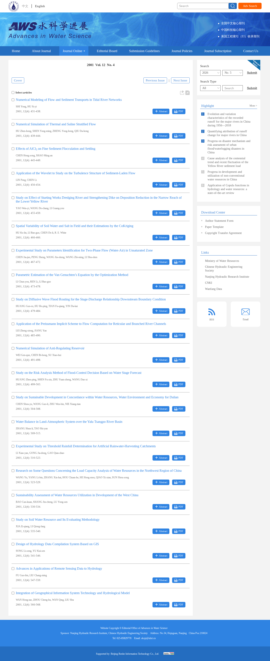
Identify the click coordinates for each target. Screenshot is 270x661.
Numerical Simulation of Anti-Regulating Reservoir (50, 348)
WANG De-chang (39, 208)
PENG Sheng (38, 257)
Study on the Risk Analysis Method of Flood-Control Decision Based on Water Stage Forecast (78, 372)
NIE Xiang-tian (73, 404)
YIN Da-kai (72, 306)
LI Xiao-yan (22, 452)
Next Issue (180, 80)
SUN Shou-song (120, 477)
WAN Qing (58, 599)
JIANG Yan (40, 330)
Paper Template (214, 226)
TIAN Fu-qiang (56, 306)
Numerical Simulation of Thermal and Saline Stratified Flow (56, 124)
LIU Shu (69, 599)
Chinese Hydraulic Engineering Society (223, 268)
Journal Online (72, 51)
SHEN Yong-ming (41, 131)
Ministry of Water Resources (222, 260)
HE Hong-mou (87, 477)
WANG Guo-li (40, 404)
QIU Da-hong (81, 131)
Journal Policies (181, 51)
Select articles (23, 92)
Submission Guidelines (144, 51)
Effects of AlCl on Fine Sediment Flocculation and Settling (55, 148)
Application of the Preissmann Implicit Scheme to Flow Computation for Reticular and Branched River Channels (91, 324)
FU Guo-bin (22, 575)
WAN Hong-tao (24, 599)
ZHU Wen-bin (57, 404)
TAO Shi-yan (41, 428)
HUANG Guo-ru (24, 306)
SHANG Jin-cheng (43, 501)
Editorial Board (107, 51)
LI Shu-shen (91, 257)
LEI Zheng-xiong (24, 330)
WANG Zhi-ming (75, 257)
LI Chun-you (22, 281)
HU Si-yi (32, 106)
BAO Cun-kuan (24, 501)
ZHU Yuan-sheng (62, 379)
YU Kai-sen (39, 550)
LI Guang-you (57, 208)
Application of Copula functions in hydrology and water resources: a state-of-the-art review (225, 189)
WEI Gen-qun (23, 355)
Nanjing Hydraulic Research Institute (227, 276)
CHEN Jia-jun (23, 257)
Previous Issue (155, 80)
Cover (18, 80)
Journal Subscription (217, 51)
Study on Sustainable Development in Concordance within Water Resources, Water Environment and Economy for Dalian (97, 397)
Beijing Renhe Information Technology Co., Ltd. (135, 653)
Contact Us (250, 51)
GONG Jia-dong (37, 452)
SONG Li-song (23, 550)
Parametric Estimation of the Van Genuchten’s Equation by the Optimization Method (72, 275)
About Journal (41, 51)
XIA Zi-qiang (22, 526)
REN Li (34, 281)
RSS (211, 319)
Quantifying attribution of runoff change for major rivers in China (224, 133)
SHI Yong (21, 106)
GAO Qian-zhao (55, 452)
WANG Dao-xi (80, 379)
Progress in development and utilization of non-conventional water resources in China (223, 175)
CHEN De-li (47, 232)
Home (16, 51)
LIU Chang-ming (38, 575)
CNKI (208, 282)
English (40, 6)
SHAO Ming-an (44, 155)
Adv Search (250, 6)
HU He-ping (41, 306)
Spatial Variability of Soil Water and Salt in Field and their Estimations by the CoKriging (74, 226)
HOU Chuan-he (70, 477)
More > (253, 105)
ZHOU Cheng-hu (42, 599)
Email (245, 319)
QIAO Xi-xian (103, 477)
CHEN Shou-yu (24, 404)
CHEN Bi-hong (39, 355)
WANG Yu (21, 477)
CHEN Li (32, 179)
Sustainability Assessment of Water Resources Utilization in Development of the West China (77, 495)
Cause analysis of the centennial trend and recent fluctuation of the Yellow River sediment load (225, 162)
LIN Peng (21, 179)
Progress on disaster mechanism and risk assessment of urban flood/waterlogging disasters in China (226, 146)
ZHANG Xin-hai (52, 477)
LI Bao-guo (33, 232)
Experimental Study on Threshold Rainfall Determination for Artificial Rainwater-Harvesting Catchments (86, 446)
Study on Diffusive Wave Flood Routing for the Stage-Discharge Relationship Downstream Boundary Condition (91, 299)
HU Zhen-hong (23, 131)
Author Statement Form (219, 220)
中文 (25, 6)
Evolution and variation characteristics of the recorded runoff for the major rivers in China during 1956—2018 (226, 119)
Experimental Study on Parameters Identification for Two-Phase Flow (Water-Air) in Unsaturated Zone (84, 250)
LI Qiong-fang (38, 526)
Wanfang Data (213, 289)
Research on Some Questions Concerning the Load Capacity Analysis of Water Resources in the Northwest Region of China (99, 470)
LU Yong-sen (61, 501)
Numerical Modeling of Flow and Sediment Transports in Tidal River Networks (69, 99)
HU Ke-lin (21, 232)
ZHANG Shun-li (24, 428)
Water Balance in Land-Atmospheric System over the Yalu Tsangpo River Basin (69, 421)
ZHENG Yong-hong (63, 131)
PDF (180, 111)
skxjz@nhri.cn (148, 638)
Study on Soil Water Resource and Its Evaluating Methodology (58, 519)
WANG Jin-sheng (55, 257)
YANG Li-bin (35, 477)
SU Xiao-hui (54, 355)
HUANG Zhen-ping (26, 379)
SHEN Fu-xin (45, 379)
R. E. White (60, 232)
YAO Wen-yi (22, 208)
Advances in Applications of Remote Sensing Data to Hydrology (59, 568)
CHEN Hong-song (25, 155)
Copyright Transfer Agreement (223, 233)
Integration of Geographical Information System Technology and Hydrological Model (73, 593)
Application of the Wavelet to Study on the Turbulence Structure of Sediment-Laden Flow (75, 173)
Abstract (163, 111)
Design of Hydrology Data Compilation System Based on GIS (57, 544)
